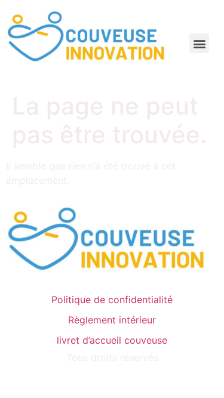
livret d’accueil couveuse (112, 340)
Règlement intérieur (112, 320)
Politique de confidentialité (112, 300)
